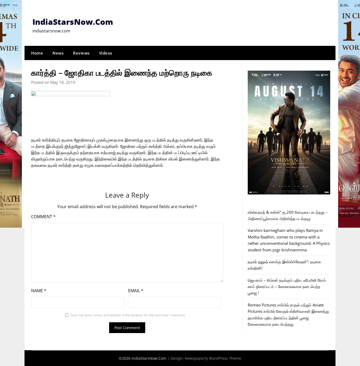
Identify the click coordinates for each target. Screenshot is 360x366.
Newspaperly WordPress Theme (213, 358)
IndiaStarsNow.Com (72, 21)
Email (135, 291)
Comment (43, 216)
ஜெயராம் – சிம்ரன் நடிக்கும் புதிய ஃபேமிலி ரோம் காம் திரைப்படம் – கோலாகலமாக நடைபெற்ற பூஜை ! (287, 286)
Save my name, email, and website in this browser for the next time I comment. (128, 315)
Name (38, 291)
